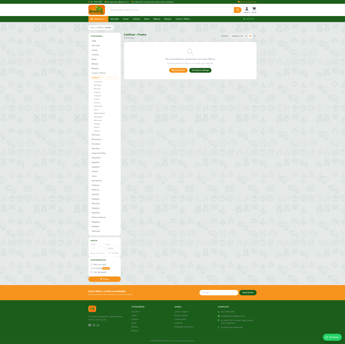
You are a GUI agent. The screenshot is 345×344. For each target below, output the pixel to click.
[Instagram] (94, 325)
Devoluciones (180, 319)
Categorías (99, 19)
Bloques (167, 19)
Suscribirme (248, 292)
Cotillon (100, 27)
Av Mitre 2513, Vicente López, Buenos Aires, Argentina (153, 2)
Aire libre (135, 311)
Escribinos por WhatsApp (232, 327)
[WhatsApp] (98, 325)
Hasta (107, 244)
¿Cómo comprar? (182, 311)
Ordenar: (225, 36)
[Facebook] (89, 325)
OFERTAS (250, 19)
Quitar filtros (180, 70)
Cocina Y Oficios (183, 19)
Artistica (136, 19)
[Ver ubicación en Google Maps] (219, 320)
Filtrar (106, 279)
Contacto (178, 323)
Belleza (157, 19)
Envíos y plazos (181, 315)
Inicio (93, 27)
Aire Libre (115, 19)
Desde (93, 244)
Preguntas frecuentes (184, 327)
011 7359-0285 (96, 2)
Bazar (146, 19)
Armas (126, 19)
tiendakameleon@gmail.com (118, 2)
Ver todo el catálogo (200, 70)
